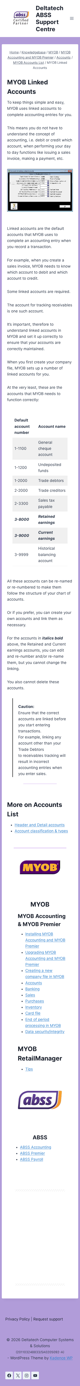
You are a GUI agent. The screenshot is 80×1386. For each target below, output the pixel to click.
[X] (18, 1375)
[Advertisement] (40, 1237)
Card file (32, 1013)
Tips (29, 1069)
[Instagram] (26, 1375)
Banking (32, 989)
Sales (30, 995)
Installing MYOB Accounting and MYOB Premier (45, 940)
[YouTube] (35, 1375)
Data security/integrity (44, 1031)
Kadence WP (61, 1358)
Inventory (33, 1007)
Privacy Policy (17, 1319)
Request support (48, 1319)
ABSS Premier (32, 1153)
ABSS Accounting (35, 1147)
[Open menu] (72, 18)
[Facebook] (9, 1375)
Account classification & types (41, 831)
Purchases (34, 1001)
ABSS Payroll (31, 1159)
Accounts (33, 983)
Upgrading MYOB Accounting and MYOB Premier (45, 958)
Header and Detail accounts (40, 825)
